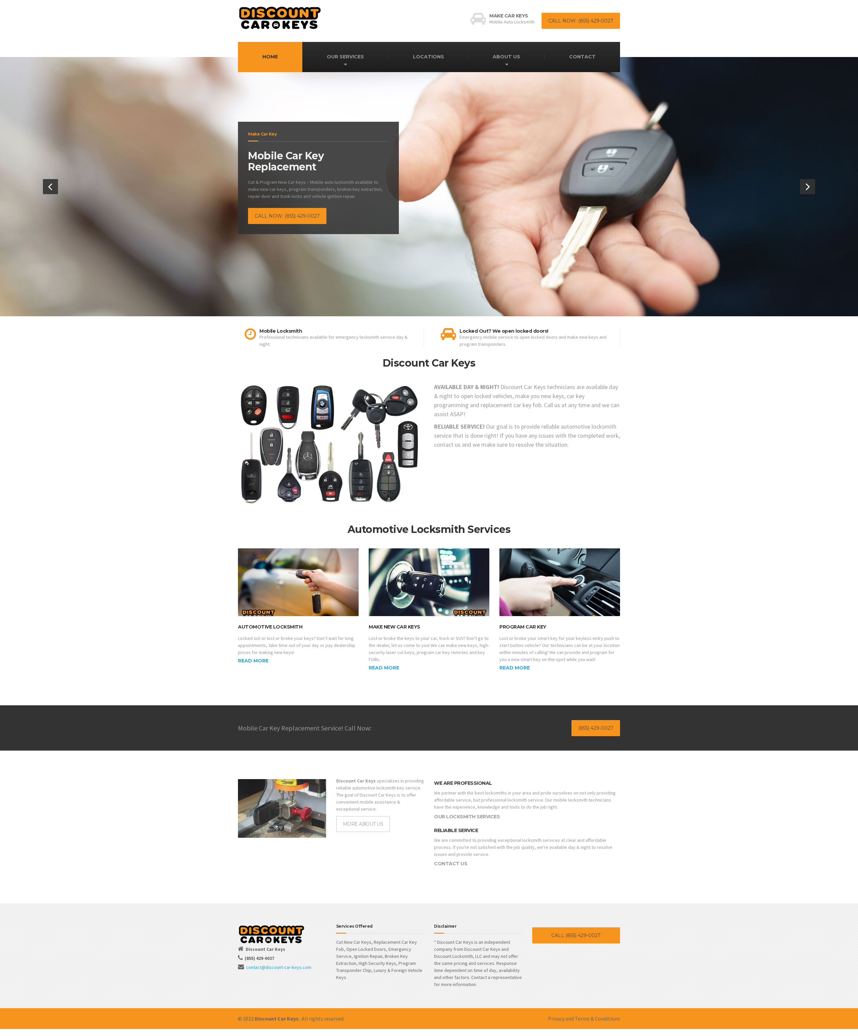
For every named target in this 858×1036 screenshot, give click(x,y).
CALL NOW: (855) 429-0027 (580, 21)
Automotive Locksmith (270, 627)
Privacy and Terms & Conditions (584, 1018)
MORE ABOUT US (363, 824)
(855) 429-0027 (595, 728)
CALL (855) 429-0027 (576, 935)
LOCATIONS (428, 57)
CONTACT (582, 57)
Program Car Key (522, 627)
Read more (253, 661)
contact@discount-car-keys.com (278, 967)
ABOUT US (506, 57)
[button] (50, 186)
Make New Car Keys (394, 627)
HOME (270, 57)
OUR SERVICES (345, 57)
